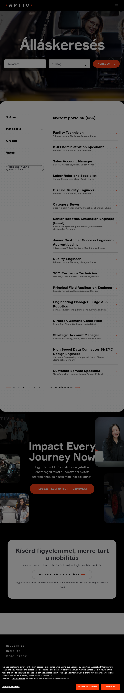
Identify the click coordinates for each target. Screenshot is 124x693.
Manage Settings (11, 686)
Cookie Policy (18, 678)
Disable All (110, 686)
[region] (62, 675)
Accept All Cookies (87, 686)
